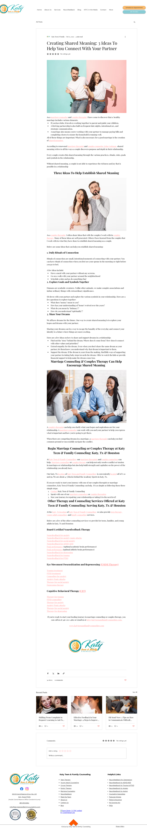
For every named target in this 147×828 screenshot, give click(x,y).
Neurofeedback (66, 794)
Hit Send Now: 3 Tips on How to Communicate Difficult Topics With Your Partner (121, 718)
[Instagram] (27, 789)
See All (135, 692)
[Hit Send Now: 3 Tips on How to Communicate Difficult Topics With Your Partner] (121, 705)
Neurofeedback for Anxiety (118, 788)
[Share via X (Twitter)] (53, 673)
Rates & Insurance (115, 800)
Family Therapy (66, 788)
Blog (62, 805)
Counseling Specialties (117, 794)
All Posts (39, 22)
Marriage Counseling (68, 791)
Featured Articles (115, 797)
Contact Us (65, 802)
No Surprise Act (114, 802)
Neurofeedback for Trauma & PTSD (121, 785)
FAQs (111, 805)
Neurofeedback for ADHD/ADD (120, 783)
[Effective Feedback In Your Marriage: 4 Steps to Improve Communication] (86, 705)
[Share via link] (64, 673)
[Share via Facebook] (48, 673)
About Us (64, 800)
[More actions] (125, 36)
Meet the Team (66, 797)
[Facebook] (22, 789)
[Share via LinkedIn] (58, 673)
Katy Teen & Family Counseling (75, 774)
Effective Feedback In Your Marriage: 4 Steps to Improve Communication (86, 718)
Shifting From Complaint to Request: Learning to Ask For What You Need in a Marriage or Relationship (51, 718)
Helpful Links (114, 774)
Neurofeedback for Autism (118, 791)
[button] (134, 22)
